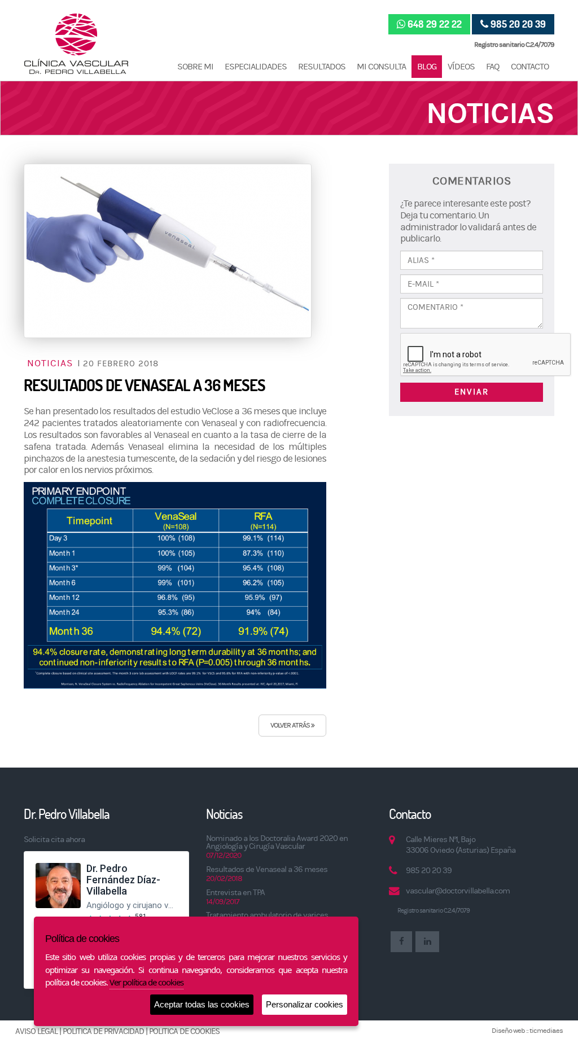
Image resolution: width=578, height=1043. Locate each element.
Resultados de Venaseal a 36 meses (266, 869)
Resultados (321, 67)
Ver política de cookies (146, 982)
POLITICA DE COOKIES (184, 1031)
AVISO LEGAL (36, 1031)
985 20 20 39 (518, 23)
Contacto (530, 67)
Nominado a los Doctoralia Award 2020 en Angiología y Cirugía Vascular (277, 842)
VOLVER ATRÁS (290, 725)
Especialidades (256, 67)
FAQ (493, 67)
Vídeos (461, 67)
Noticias (51, 363)
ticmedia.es (546, 1031)
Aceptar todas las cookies (201, 1004)
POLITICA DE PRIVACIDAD (103, 1031)
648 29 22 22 (435, 23)
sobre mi (195, 67)
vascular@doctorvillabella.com (458, 891)
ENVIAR (471, 392)
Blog (426, 67)
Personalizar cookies (304, 1004)
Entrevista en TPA (235, 892)
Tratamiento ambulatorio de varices (267, 915)
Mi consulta (381, 67)
